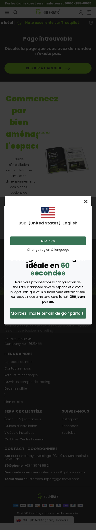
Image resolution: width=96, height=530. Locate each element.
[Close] (86, 201)
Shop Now (48, 241)
